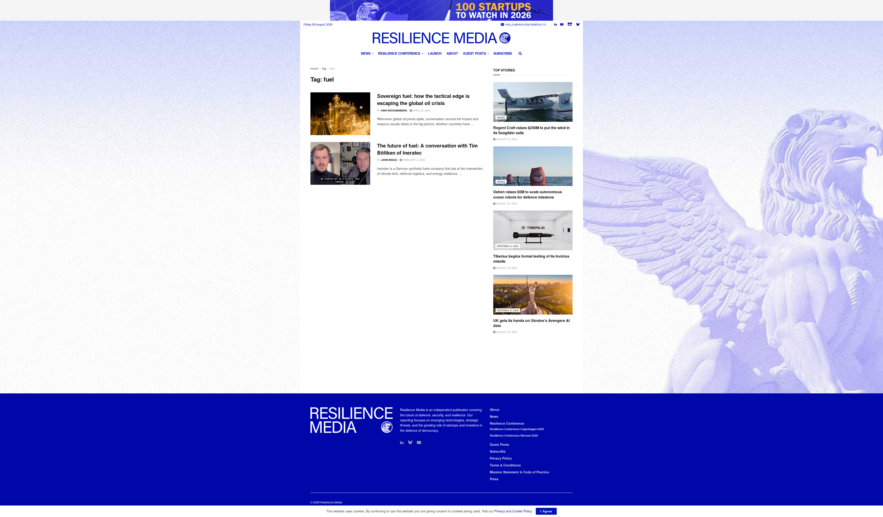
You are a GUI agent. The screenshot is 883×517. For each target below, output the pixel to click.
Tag (324, 68)
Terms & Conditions (505, 465)
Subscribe (502, 53)
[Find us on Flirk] (570, 24)
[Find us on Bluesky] (577, 24)
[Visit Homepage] (441, 37)
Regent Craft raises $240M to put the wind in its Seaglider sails (531, 130)
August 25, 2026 (506, 332)
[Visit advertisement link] (441, 10)
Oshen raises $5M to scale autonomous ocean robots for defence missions (527, 194)
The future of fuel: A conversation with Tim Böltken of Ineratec (427, 149)
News (365, 53)
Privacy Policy (501, 458)
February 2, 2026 (413, 160)
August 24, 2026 (506, 203)
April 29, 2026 (421, 110)
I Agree (546, 511)
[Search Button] (520, 53)
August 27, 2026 (506, 139)
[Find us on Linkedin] (402, 442)
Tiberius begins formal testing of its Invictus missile (531, 258)
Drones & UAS (508, 246)
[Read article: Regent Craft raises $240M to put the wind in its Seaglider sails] (533, 102)
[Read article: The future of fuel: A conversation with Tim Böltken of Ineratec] (340, 163)
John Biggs (389, 160)
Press (494, 479)
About (452, 53)
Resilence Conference (507, 423)
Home (314, 68)
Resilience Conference (399, 53)
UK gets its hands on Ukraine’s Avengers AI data (531, 323)
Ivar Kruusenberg (394, 110)
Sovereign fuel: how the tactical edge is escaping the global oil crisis (423, 99)
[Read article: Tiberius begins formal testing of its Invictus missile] (533, 230)
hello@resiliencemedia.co (525, 24)
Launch (435, 53)
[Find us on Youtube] (561, 24)
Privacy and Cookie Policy (513, 511)
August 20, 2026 (506, 268)
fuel (332, 68)
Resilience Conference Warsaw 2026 (514, 435)
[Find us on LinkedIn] (555, 24)
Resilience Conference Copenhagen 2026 (517, 429)
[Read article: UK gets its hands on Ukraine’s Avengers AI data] (533, 295)
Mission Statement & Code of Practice (519, 472)
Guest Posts (474, 53)
